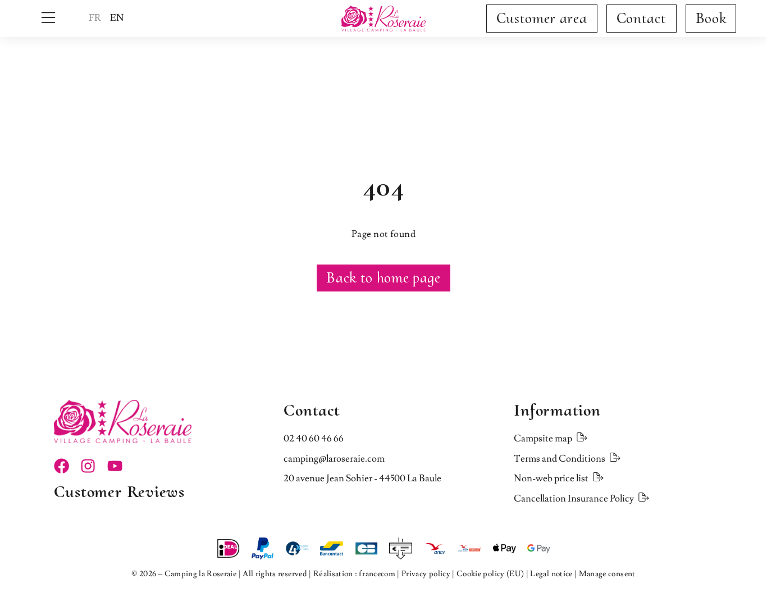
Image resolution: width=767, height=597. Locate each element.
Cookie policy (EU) (490, 574)
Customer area (541, 18)
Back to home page (383, 277)
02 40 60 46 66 (314, 438)
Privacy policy (425, 574)
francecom (377, 574)
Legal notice (551, 574)
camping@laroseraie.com (334, 459)
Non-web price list (551, 478)
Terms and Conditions (559, 459)
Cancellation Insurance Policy (574, 499)
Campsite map (543, 438)
